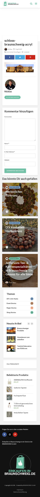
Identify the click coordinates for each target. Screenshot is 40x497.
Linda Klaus (12, 282)
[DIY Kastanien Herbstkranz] (20, 235)
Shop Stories (14, 258)
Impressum (20, 490)
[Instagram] (10, 434)
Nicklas (10, 49)
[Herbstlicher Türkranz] (20, 199)
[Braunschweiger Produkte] (11, 330)
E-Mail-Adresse (9, 152)
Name (6, 143)
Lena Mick (12, 211)
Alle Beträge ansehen (12, 97)
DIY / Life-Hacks (14, 187)
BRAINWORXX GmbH (29, 485)
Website (6, 160)
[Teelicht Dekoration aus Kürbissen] (11, 348)
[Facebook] (4, 434)
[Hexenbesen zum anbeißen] (11, 339)
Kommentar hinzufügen (13, 52)
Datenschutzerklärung (20, 492)
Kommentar (8, 116)
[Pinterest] (15, 434)
